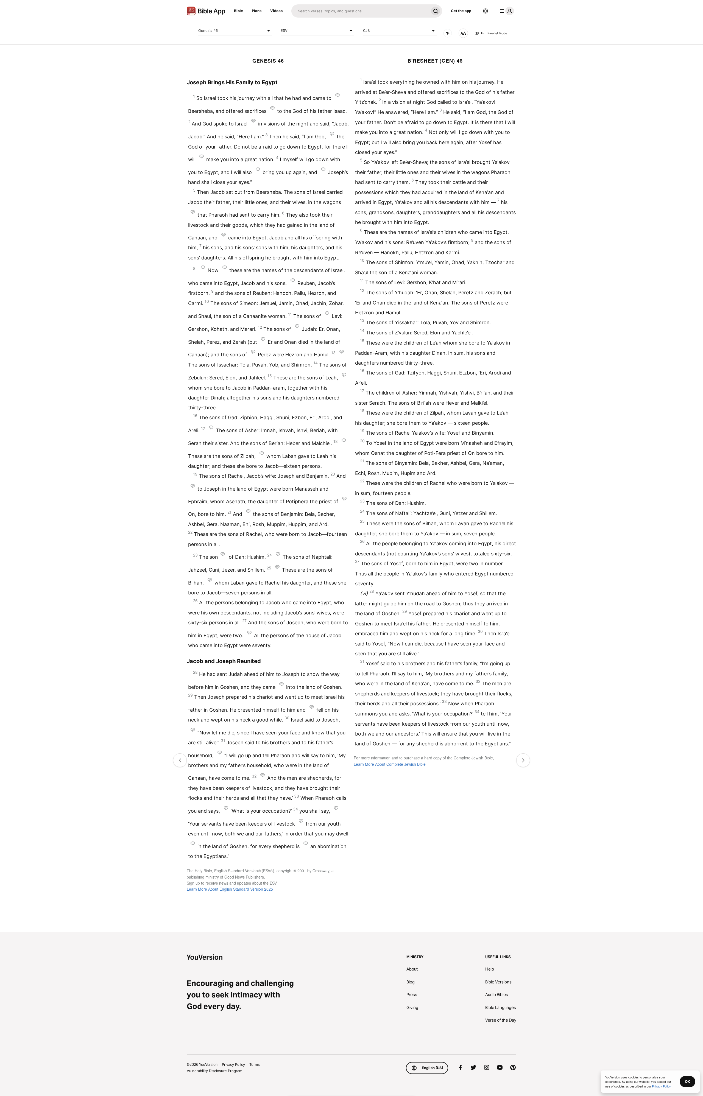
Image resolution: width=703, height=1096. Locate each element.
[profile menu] (505, 10)
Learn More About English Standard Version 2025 (230, 889)
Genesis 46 (208, 30)
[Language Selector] (485, 10)
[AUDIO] (447, 33)
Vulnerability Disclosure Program (214, 1071)
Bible (238, 11)
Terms (254, 1064)
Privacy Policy (233, 1064)
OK (687, 1081)
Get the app (461, 11)
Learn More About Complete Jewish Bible (390, 764)
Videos (276, 11)
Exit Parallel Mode (494, 33)
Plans (256, 11)
